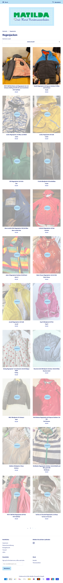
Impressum (5, 543)
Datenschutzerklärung (8, 545)
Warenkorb (57, 2)
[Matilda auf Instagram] (34, 543)
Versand (4, 550)
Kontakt (35, 560)
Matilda (32, 576)
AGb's (3, 552)
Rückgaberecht (6, 547)
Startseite (4, 31)
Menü (6, 2)
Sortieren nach (6, 39)
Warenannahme (37, 562)
